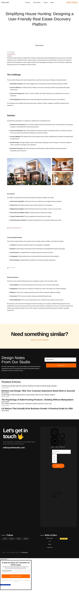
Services (27, 2)
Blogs (52, 2)
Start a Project (72, 2)
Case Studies (37, 2)
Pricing (45, 2)
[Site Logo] (5, 2)
